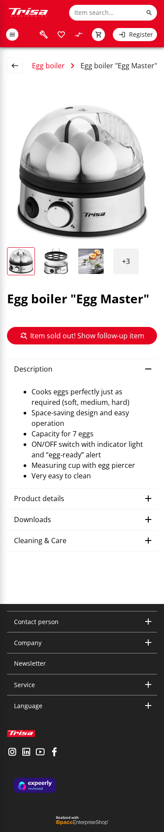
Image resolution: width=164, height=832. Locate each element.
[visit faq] (43, 34)
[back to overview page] (18, 66)
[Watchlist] (61, 34)
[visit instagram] (12, 752)
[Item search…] (149, 13)
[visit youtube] (40, 752)
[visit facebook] (54, 752)
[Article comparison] (78, 34)
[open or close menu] (12, 34)
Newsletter (30, 663)
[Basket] (98, 34)
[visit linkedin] (26, 752)
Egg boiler (48, 65)
